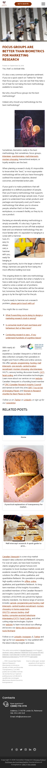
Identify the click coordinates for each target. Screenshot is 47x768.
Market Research (26, 650)
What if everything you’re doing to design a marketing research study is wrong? (24, 317)
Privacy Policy (39, 760)
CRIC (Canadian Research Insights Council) (23, 384)
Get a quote (23, 4)
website (38, 378)
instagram (25, 750)
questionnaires (18, 156)
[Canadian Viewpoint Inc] (4, 5)
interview (5, 655)
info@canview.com (23, 716)
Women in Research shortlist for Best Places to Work (21, 392)
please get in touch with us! (22, 303)
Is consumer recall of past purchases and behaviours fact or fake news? (23, 326)
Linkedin (27, 400)
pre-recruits (17, 366)
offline (27, 581)
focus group (32, 652)
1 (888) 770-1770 (18, 706)
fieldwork (24, 652)
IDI (39, 652)
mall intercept (14, 655)
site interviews (36, 369)
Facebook (12, 750)
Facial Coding (25, 618)
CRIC (24, 765)
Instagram (26, 637)
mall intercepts (31, 156)
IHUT (42, 652)
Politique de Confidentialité (16, 762)
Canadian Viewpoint (10, 557)
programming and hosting (28, 603)
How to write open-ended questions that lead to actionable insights (35, 663)
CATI (42, 372)
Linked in (30, 750)
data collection (15, 652)
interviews (6, 156)
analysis (5, 652)
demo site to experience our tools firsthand (21, 629)
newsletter (11, 403)
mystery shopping (10, 159)
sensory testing (17, 612)
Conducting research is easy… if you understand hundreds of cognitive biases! (23, 336)
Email (34, 749)
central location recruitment (24, 606)
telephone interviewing (10, 657)
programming (23, 363)
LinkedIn (18, 637)
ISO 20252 (32, 765)
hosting (33, 363)
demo (17, 749)
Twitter (17, 400)
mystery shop (25, 655)
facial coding (7, 375)
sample (13, 363)
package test (35, 655)
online (33, 581)
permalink (33, 657)
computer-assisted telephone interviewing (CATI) (18, 617)
